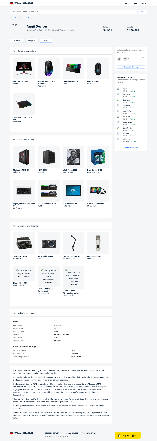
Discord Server (52, 433)
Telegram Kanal (89, 433)
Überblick (17, 41)
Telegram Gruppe (70, 433)
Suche (142, 12)
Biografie (32, 41)
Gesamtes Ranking (131, 67)
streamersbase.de (23, 3)
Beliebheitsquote (126, 77)
